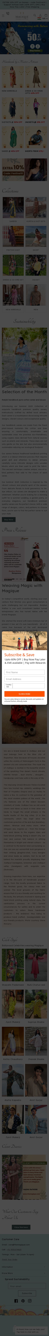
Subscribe (24, 694)
